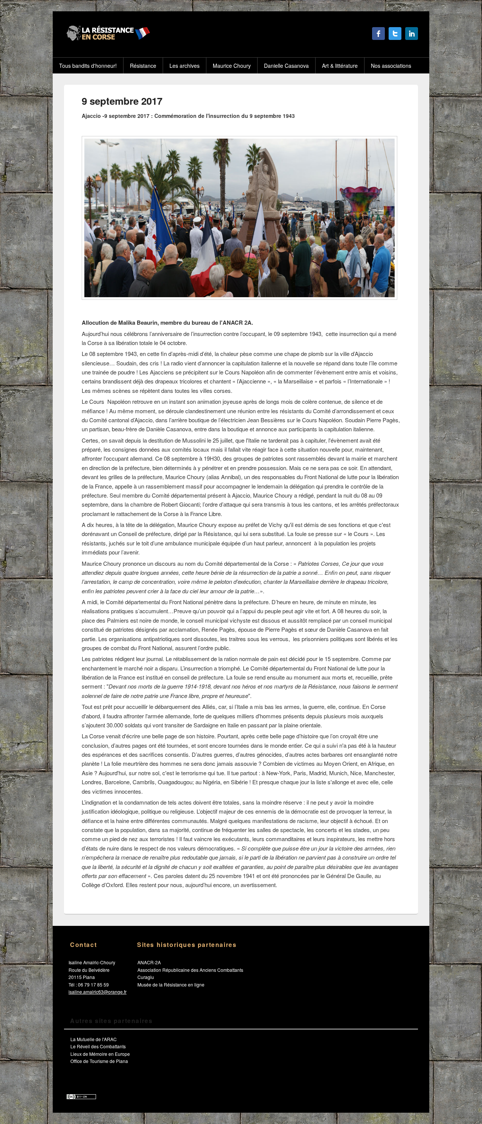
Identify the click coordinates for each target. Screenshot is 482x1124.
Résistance (143, 65)
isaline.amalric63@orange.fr (98, 991)
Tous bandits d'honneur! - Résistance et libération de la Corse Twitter (395, 33)
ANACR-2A (149, 962)
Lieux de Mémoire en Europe (100, 1054)
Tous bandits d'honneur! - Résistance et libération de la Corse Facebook (378, 33)
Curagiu (145, 977)
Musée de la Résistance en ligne (170, 984)
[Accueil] (107, 39)
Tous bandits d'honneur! (88, 65)
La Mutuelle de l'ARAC (93, 1039)
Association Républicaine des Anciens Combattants (190, 970)
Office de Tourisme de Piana (99, 1061)
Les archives (184, 65)
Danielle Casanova (286, 65)
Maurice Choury (232, 65)
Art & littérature (340, 65)
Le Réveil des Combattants (98, 1046)
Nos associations (391, 65)
